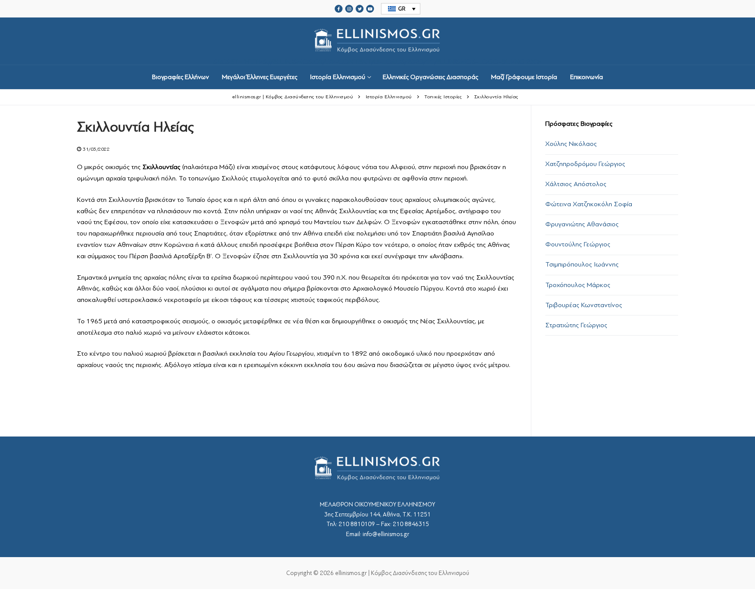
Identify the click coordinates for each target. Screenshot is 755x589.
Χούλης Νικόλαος (571, 144)
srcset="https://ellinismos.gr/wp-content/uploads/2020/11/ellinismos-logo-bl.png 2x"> (377, 61)
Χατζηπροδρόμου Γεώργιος (585, 164)
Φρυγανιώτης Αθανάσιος (582, 224)
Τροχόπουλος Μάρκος (577, 285)
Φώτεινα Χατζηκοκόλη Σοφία (588, 204)
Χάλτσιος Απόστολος (575, 184)
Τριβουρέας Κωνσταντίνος (583, 305)
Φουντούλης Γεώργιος (577, 244)
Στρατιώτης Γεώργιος (576, 325)
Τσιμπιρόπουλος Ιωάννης (582, 264)
